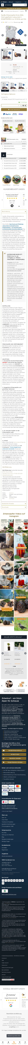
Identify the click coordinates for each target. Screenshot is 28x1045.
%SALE (5, 2)
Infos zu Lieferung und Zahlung (9, 808)
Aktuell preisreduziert (7, 856)
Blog (3, 837)
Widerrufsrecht (5, 962)
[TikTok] (8, 880)
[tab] (6, 54)
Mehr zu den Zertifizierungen (9, 894)
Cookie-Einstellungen (6, 977)
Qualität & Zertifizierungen (8, 824)
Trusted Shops (10, 22)
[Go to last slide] (2, 35)
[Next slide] (25, 35)
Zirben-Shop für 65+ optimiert (14, 8)
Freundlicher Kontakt (8, 779)
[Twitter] (11, 880)
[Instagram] (6, 880)
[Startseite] (2, 11)
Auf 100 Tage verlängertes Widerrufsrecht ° (14, 770)
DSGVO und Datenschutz (9, 777)
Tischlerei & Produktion (7, 822)
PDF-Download (7, 472)
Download (11, 498)
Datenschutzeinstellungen (7, 967)
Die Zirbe (4, 832)
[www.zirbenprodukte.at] (8, 5)
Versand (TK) (4, 97)
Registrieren (5, 849)
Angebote (18, 2)
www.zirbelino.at (7, 921)
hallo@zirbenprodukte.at (9, 868)
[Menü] (2, 4)
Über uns (4, 817)
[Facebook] (3, 880)
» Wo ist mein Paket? (7, 811)
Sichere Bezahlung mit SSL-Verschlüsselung (14, 774)
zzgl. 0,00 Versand (18, 67)
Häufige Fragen (6, 841)
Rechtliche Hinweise (6, 972)
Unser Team (5, 819)
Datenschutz (4, 965)
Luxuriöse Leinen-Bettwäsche (11, 11)
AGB (3, 960)
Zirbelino (11, 493)
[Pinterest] (17, 880)
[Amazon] (22, 880)
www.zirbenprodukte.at (21, 920)
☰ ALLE (11, 2)
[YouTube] (14, 880)
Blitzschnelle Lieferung (9, 772)
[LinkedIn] (20, 880)
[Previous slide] (2, 114)
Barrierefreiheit (5, 969)
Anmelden (4, 847)
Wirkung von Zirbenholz (8, 834)
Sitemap (3, 974)
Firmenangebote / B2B (7, 826)
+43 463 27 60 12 (6, 862)
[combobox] (20, 4)
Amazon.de (12, 922)
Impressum (4, 958)
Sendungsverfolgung (19, 442)
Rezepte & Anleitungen (7, 839)
